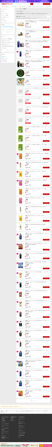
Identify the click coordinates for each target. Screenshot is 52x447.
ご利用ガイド (4, 420)
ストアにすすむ (46, 27)
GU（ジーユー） (21, 421)
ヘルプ (49, 6)
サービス (36, 6)
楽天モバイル (13, 420)
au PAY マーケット (22, 430)
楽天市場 (12, 418)
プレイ (43, 6)
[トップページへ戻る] (7, 4)
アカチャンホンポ (21, 427)
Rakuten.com (4, 435)
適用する (8, 32)
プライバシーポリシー (5, 431)
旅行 (30, 6)
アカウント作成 (47, 3)
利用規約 (3, 429)
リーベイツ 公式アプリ (5, 423)
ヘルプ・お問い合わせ (5, 428)
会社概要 (3, 418)
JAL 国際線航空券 (21, 435)
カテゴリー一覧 (4, 6)
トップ (17, 8)
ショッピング (23, 6)
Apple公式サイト (21, 425)
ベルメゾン (20, 429)
